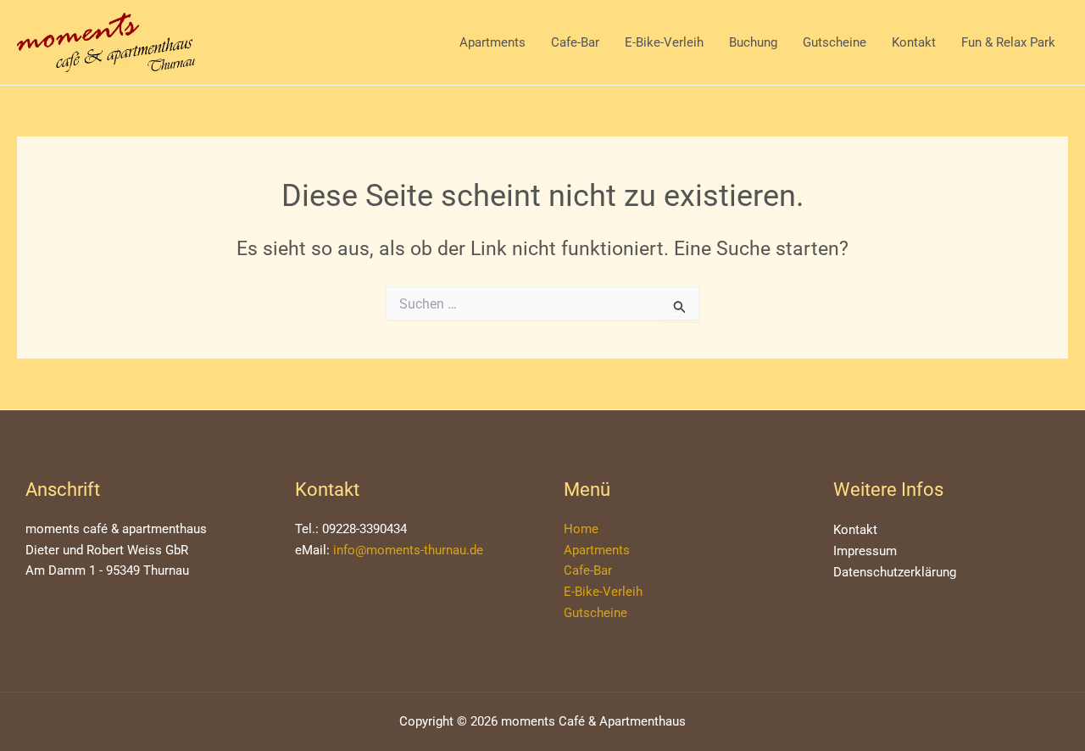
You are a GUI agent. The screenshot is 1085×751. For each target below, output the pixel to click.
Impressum (865, 551)
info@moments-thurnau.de (408, 550)
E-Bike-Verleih (664, 42)
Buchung (753, 42)
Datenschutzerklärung (894, 572)
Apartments (492, 42)
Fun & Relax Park (1008, 42)
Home (581, 529)
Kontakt (914, 42)
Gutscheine (834, 42)
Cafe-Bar (575, 42)
